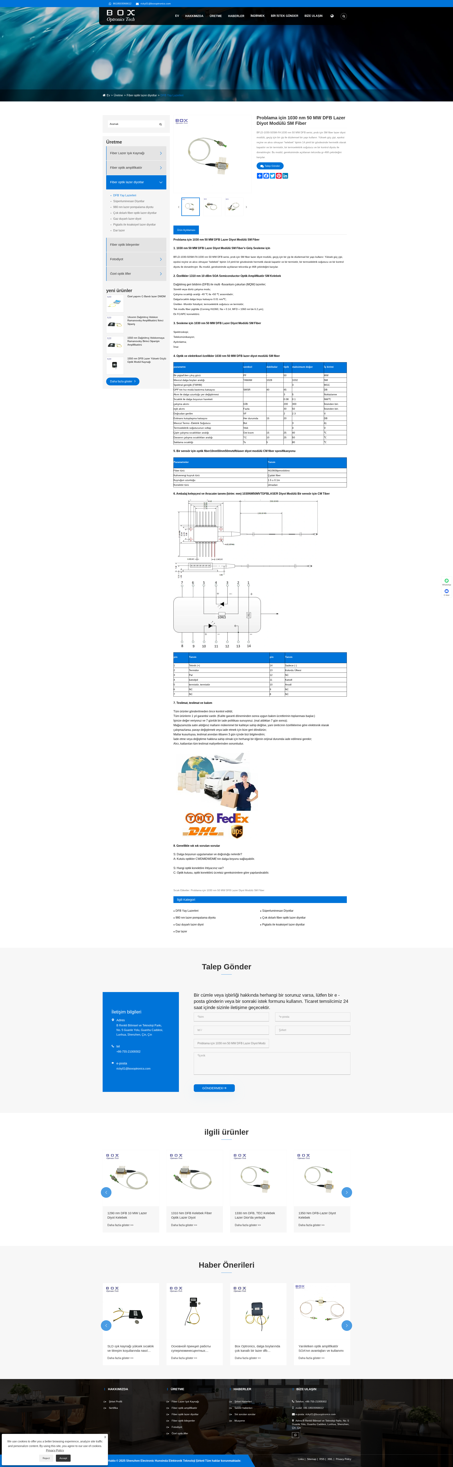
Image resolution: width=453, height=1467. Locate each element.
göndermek (214, 1088)
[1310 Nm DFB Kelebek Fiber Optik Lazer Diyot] (131, 1178)
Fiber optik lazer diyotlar (142, 95)
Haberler (236, 16)
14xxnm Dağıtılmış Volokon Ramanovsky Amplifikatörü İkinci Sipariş (145, 320)
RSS (321, 1459)
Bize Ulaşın (314, 15)
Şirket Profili (115, 1401)
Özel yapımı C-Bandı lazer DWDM (146, 296)
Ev (177, 15)
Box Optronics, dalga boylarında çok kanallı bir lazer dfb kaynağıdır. (193, 1348)
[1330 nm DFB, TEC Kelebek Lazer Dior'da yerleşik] (195, 1178)
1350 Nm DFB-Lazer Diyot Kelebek (253, 1215)
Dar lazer (119, 230)
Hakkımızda (194, 16)
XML (330, 1459)
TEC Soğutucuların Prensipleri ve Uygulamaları (322, 1348)
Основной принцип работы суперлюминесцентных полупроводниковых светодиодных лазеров (127, 1348)
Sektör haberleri (243, 1407)
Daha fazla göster (121, 381)
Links (301, 1459)
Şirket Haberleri (243, 1401)
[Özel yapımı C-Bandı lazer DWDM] (115, 303)
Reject (46, 1458)
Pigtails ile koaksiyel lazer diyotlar (134, 224)
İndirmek (258, 15)
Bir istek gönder (284, 15)
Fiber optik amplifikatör (126, 168)
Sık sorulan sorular (245, 1414)
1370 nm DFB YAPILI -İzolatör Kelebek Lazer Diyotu (320, 1215)
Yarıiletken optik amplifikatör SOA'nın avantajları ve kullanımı (257, 1348)
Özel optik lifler (120, 274)
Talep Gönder (272, 165)
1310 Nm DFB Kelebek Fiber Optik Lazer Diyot (127, 1215)
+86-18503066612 (313, 1407)
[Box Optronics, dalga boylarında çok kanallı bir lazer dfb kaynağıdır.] (195, 1311)
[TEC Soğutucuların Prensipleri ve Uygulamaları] (322, 1311)
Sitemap (311, 1459)
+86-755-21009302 (128, 1051)
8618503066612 (122, 3)
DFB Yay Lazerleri (172, 95)
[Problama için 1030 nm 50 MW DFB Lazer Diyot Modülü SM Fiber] (191, 207)
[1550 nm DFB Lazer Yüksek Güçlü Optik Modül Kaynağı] (115, 365)
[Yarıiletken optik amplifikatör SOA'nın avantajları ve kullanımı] (258, 1311)
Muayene (239, 1420)
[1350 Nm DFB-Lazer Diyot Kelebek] (258, 1178)
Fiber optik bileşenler (124, 245)
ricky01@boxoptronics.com (156, 3)
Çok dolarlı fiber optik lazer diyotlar (135, 212)
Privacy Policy (343, 1459)
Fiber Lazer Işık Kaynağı (127, 153)
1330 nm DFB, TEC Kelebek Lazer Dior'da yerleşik (191, 1215)
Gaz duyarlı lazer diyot (127, 218)
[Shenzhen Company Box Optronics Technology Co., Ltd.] (121, 15)
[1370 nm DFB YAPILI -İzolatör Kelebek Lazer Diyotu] (322, 1178)
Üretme (216, 16)
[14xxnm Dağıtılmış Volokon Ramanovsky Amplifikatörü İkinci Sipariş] (115, 324)
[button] (106, 1192)
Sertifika (113, 1407)
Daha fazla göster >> (120, 1225)
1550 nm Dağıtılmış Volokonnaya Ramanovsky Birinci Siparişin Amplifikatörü (145, 341)
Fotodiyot (116, 259)
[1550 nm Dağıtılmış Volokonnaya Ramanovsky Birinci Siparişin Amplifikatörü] (115, 344)
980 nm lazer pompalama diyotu (133, 207)
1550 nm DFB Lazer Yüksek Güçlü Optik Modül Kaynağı (146, 360)
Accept (63, 1458)
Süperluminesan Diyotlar (128, 201)
